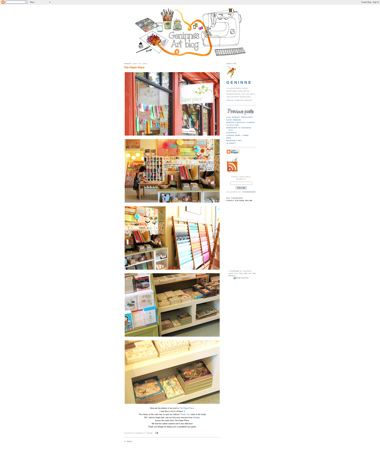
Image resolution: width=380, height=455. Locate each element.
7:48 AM (149, 433)
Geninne (239, 82)
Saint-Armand (233, 120)
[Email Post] (156, 433)
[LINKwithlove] (241, 278)
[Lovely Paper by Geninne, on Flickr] (172, 269)
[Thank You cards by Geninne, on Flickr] (172, 336)
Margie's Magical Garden (240, 122)
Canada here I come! (237, 135)
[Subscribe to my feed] (232, 172)
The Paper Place (186, 408)
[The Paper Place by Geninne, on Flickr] (172, 135)
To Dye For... (233, 125)
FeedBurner (249, 192)
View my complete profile (239, 100)
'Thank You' (185, 414)
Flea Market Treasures (239, 117)
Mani (228, 138)
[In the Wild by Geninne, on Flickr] (172, 404)
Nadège (196, 417)
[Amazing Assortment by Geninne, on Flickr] (172, 202)
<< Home (128, 441)
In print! (231, 143)
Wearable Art (234, 140)
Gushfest (231, 133)
